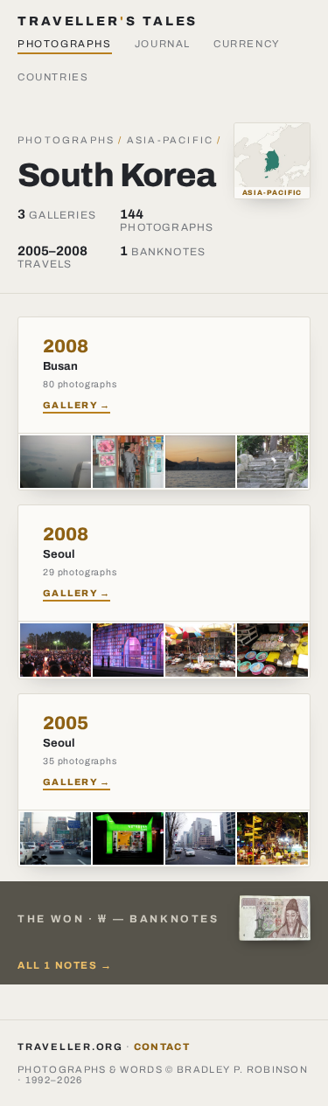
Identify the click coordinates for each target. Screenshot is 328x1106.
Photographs (64, 43)
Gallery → (76, 405)
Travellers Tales (107, 21)
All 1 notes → (65, 965)
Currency (247, 43)
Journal (163, 43)
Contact (162, 1046)
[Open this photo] (55, 462)
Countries (53, 77)
